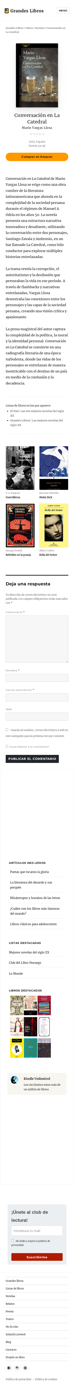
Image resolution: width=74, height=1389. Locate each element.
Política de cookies (46, 1379)
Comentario (15, 612)
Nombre (13, 670)
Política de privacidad (18, 1379)
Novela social (37, 145)
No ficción (12, 1326)
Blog (8, 1342)
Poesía (9, 1311)
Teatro (10, 1319)
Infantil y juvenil (15, 1334)
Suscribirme (37, 1257)
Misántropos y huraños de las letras (35, 898)
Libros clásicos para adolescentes (33, 924)
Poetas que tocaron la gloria (29, 872)
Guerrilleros (13, 497)
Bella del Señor (48, 554)
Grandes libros (15, 1281)
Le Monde (16, 973)
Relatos (10, 1303)
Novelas (10, 1296)
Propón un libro (15, 1357)
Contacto (11, 1349)
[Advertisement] (37, 813)
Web (9, 709)
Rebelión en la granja (18, 554)
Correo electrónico (20, 690)
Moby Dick (45, 497)
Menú (63, 10)
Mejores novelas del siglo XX (29, 952)
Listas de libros (15, 1288)
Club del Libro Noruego (25, 963)
